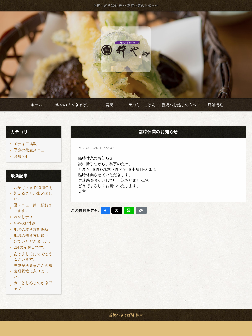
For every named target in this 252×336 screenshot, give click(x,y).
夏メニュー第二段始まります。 (33, 208)
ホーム (36, 105)
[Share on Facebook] (105, 210)
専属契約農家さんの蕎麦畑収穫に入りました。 (33, 271)
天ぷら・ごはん (142, 105)
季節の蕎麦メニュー (31, 150)
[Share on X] (116, 210)
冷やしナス (23, 217)
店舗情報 (215, 105)
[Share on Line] (129, 210)
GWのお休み (25, 223)
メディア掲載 (25, 144)
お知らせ (21, 156)
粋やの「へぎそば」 (72, 105)
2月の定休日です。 (30, 247)
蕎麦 (109, 105)
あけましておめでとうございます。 (33, 256)
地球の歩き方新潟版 (31, 229)
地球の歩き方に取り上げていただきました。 (33, 238)
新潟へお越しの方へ (179, 105)
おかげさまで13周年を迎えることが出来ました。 (33, 193)
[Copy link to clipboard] (141, 210)
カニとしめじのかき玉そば (33, 285)
